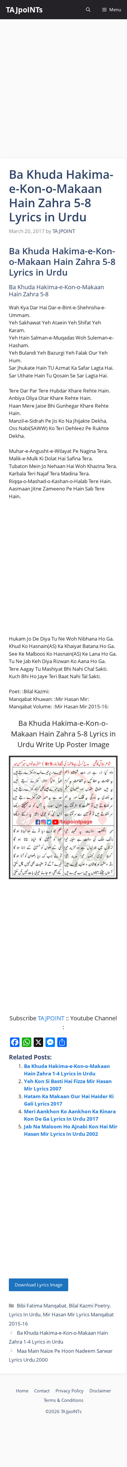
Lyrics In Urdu (24, 1314)
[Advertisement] (63, 88)
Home (22, 1391)
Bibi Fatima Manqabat (41, 1305)
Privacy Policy (70, 1391)
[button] (88, 9)
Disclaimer (100, 1391)
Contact (42, 1391)
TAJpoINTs (24, 9)
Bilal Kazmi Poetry (89, 1305)
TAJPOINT (51, 1018)
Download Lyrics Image (38, 1285)
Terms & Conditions (63, 1400)
